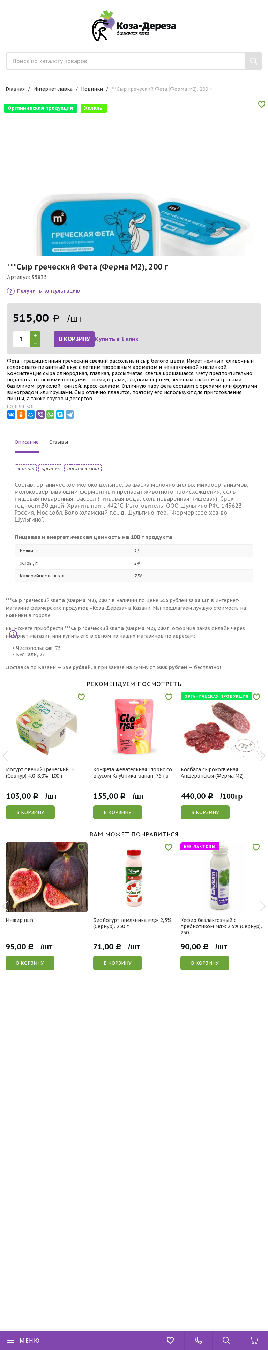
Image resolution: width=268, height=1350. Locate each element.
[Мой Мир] (31, 414)
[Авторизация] (264, 3)
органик (50, 468)
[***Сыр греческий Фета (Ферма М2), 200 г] (134, 227)
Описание (27, 442)
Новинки (92, 89)
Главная (15, 89)
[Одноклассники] (21, 414)
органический (83, 468)
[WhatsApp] (50, 414)
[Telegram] (70, 414)
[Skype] (60, 414)
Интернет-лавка (53, 89)
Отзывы (58, 442)
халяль (25, 468)
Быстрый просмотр (50, 756)
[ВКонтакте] (11, 414)
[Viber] (40, 414)
